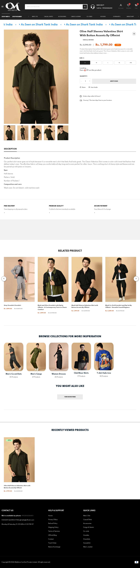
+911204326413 (27, 515)
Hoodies (103, 16)
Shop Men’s (6, 16)
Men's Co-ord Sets (14, 374)
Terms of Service (54, 531)
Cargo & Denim (76, 16)
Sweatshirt (130, 16)
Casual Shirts (48, 16)
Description (10, 149)
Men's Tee (35, 16)
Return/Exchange (54, 547)
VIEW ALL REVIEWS (88, 40)
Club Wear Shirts (81, 373)
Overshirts (116, 16)
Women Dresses (59, 374)
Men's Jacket (87, 547)
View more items (70, 397)
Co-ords (89, 16)
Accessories (62, 16)
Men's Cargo (36, 374)
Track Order (52, 543)
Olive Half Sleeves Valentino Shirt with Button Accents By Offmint (17, 486)
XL (119, 62)
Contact (51, 539)
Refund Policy (52, 523)
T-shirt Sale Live (104, 373)
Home (50, 515)
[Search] (85, 7)
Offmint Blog (52, 535)
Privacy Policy (53, 519)
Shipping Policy (53, 527)
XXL (131, 62)
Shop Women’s (17, 16)
